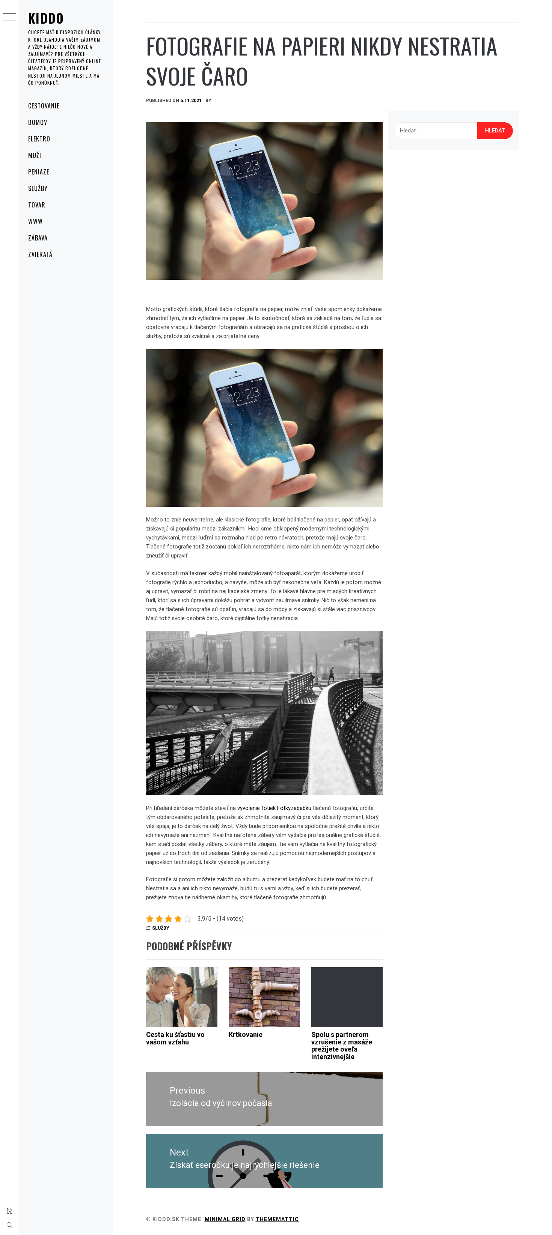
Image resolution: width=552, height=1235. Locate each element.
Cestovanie (43, 105)
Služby (38, 188)
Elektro (39, 138)
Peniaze (38, 171)
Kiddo (46, 17)
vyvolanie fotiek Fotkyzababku (274, 808)
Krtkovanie (245, 1034)
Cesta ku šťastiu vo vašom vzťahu (175, 1038)
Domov (37, 122)
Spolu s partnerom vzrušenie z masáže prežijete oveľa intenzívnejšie (341, 1046)
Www (35, 221)
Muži (34, 155)
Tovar (36, 204)
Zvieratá (40, 254)
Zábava (38, 237)
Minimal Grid (225, 1219)
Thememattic (277, 1219)
